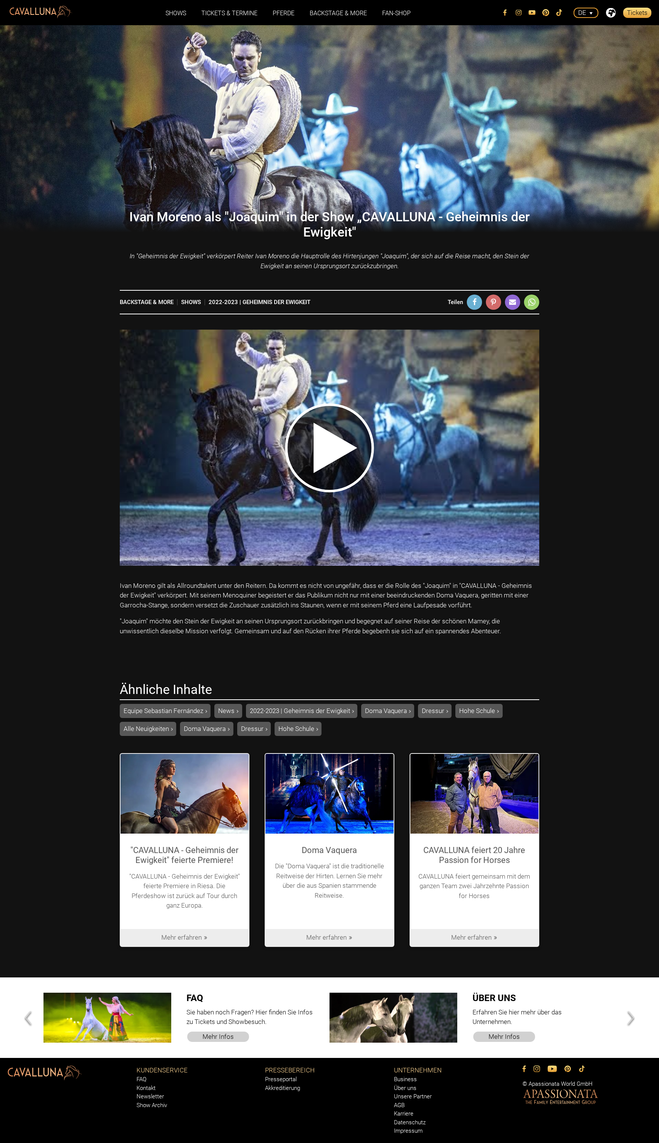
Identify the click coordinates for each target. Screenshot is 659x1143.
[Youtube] (532, 13)
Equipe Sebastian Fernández (163, 711)
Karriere (403, 1113)
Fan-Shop (396, 13)
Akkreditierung (282, 1088)
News (226, 711)
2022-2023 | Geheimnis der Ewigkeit (259, 302)
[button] (474, 302)
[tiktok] (559, 13)
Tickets (637, 12)
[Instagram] (519, 13)
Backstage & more (338, 13)
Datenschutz (410, 1122)
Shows (191, 302)
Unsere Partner (413, 1096)
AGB (399, 1105)
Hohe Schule (477, 711)
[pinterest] (546, 13)
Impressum (408, 1130)
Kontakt (146, 1088)
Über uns (405, 1088)
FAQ (141, 1079)
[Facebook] (505, 13)
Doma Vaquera (386, 711)
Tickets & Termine (229, 13)
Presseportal (281, 1079)
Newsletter (150, 1096)
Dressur (433, 711)
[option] (186, 1018)
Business (405, 1079)
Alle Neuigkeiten (146, 728)
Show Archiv (152, 1105)
